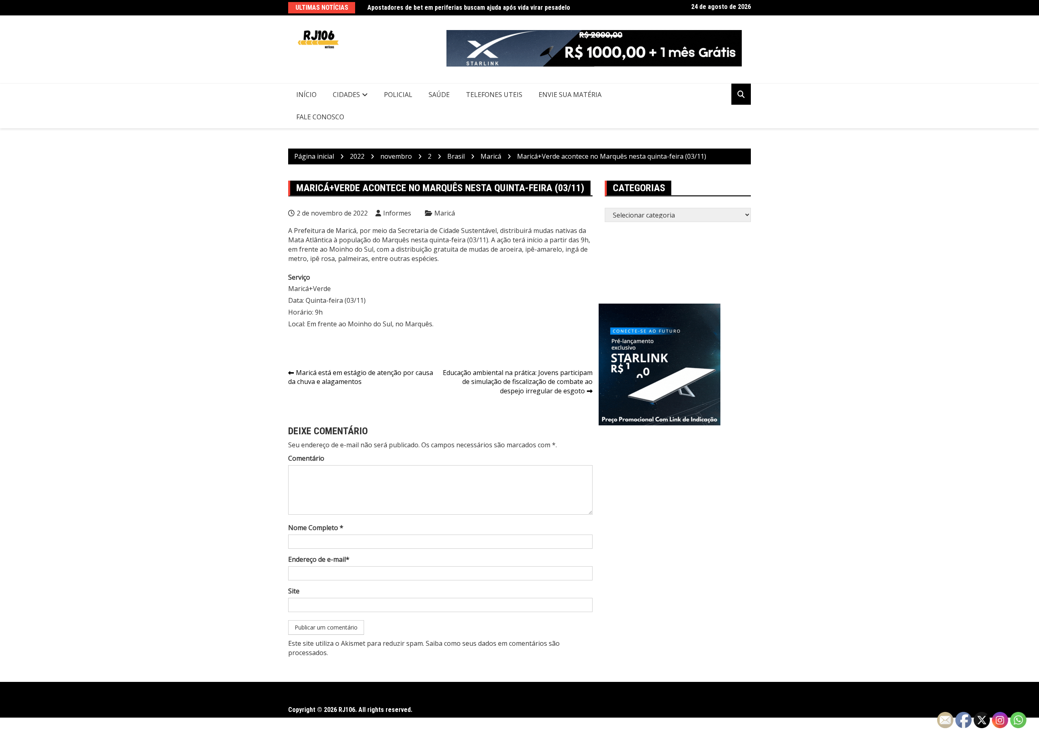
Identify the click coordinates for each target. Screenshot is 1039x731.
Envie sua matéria (570, 94)
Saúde (439, 94)
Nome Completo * (315, 527)
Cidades (346, 94)
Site (294, 591)
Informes (397, 213)
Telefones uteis (494, 94)
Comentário (306, 458)
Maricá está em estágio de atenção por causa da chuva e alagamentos (360, 377)
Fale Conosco (320, 116)
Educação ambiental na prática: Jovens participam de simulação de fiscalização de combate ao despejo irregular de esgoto (518, 382)
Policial (398, 94)
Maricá (444, 213)
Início (306, 94)
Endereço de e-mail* (318, 559)
